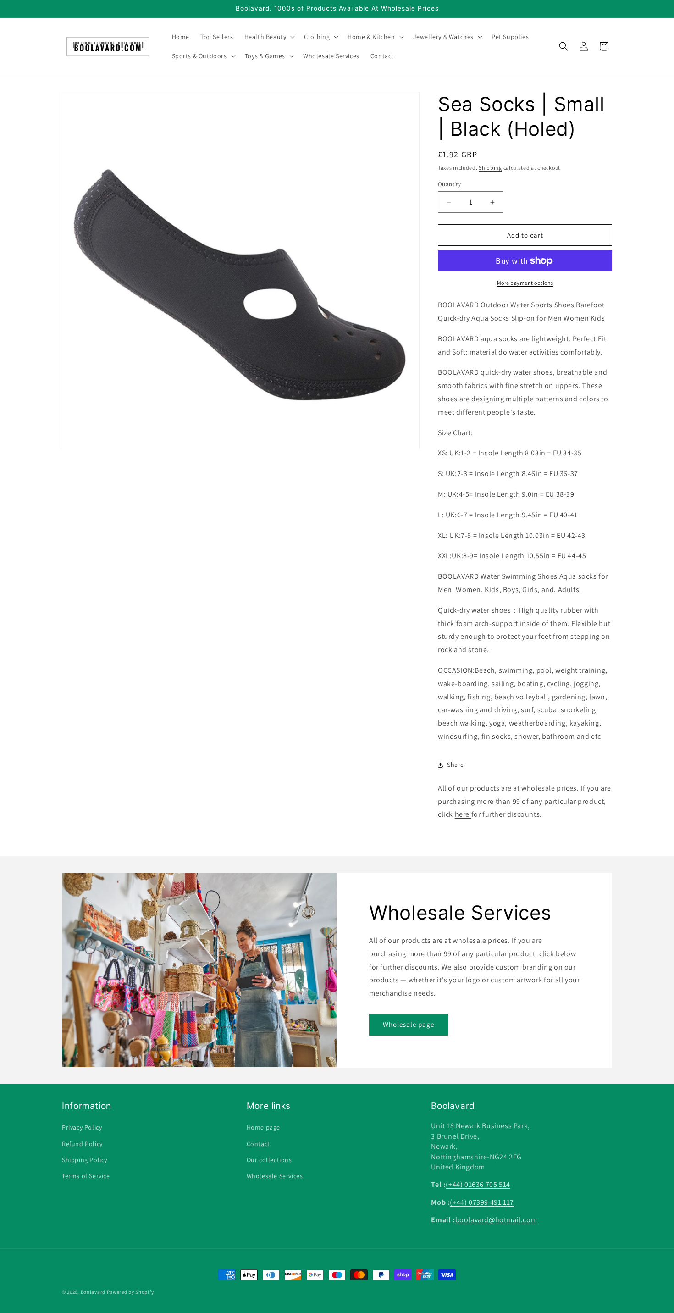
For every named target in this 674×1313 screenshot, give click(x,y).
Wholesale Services (275, 1176)
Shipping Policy (84, 1160)
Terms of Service (86, 1176)
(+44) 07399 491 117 (482, 1202)
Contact (258, 1144)
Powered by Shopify (130, 1292)
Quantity (449, 184)
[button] (269, 36)
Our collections (269, 1160)
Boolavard (93, 1292)
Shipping (490, 167)
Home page (263, 1127)
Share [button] (455, 764)
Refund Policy (82, 1144)
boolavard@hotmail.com (496, 1219)
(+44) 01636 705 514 (478, 1184)
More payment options (525, 282)
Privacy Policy (82, 1127)
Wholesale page (408, 1024)
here (463, 814)
